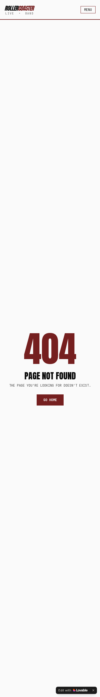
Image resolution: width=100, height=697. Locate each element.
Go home (50, 400)
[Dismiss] (93, 690)
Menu (88, 10)
